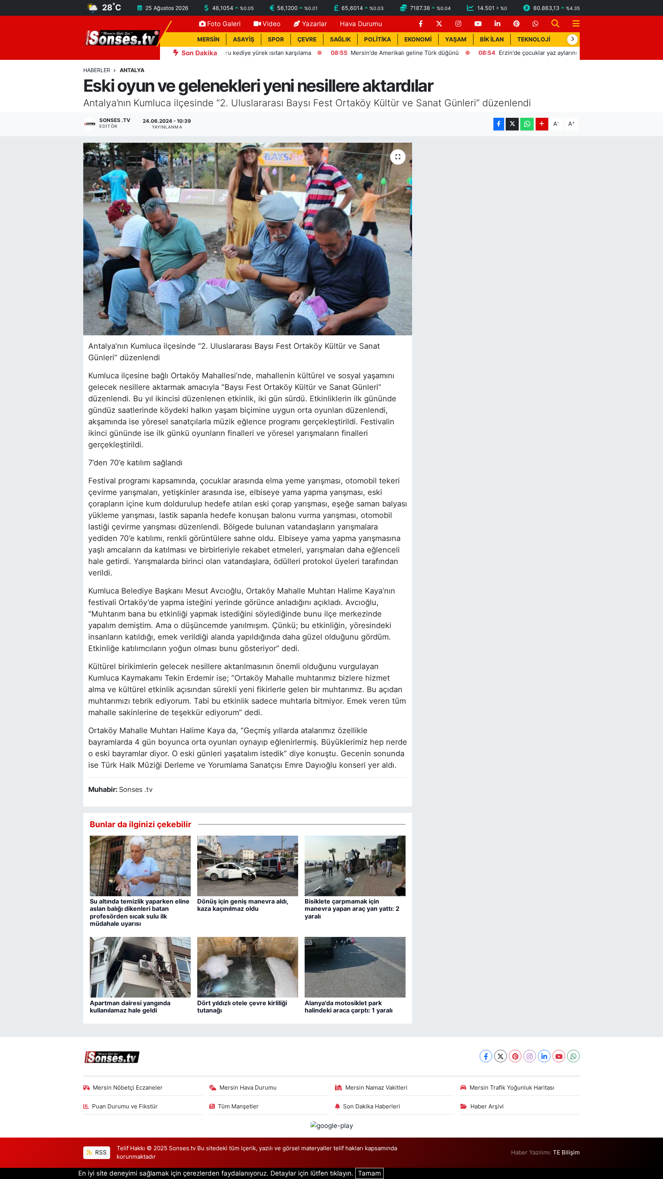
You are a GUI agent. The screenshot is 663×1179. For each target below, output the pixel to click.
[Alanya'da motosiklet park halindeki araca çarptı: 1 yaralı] (355, 967)
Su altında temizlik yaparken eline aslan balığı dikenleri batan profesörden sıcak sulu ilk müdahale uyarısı (140, 912)
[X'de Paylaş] (512, 124)
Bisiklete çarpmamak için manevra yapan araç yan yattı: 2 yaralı (352, 908)
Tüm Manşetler (238, 1106)
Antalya (132, 70)
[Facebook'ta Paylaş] (498, 124)
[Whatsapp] (573, 1056)
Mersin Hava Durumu (248, 1087)
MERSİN (208, 39)
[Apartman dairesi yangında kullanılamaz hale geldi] (140, 967)
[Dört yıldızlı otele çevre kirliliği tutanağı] (247, 967)
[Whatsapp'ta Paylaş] (527, 124)
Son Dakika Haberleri (371, 1106)
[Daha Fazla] (542, 124)
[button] (572, 39)
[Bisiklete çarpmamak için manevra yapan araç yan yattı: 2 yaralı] (355, 865)
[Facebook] (486, 1056)
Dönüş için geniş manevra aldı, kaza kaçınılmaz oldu (242, 904)
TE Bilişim (566, 1152)
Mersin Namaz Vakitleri (376, 1087)
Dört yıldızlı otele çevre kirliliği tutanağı (242, 1006)
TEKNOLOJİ (533, 39)
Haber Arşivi (487, 1106)
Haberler (96, 70)
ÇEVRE (307, 39)
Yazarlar (314, 24)
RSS (100, 1152)
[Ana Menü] (573, 24)
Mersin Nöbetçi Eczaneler (128, 1087)
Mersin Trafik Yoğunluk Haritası (512, 1087)
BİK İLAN (492, 39)
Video (271, 24)
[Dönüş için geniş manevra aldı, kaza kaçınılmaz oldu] (247, 865)
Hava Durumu (361, 24)
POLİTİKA (377, 39)
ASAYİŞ (243, 39)
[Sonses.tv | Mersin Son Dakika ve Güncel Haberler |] (121, 37)
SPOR (276, 39)
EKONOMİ (418, 39)
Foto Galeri (224, 24)
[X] (500, 1056)
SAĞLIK (340, 39)
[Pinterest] (515, 1056)
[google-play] (331, 1126)
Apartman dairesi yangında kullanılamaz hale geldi (130, 1006)
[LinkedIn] (544, 1056)
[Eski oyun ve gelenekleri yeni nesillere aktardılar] (247, 239)
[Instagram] (529, 1056)
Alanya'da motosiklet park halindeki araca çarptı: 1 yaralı (349, 1006)
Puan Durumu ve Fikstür (125, 1106)
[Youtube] (558, 1056)
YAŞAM (456, 39)
